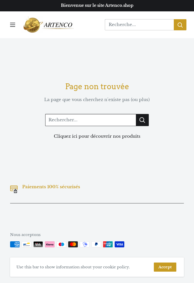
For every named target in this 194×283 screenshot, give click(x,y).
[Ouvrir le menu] (12, 25)
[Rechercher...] (142, 120)
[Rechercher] (180, 24)
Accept (165, 267)
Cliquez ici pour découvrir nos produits (97, 136)
